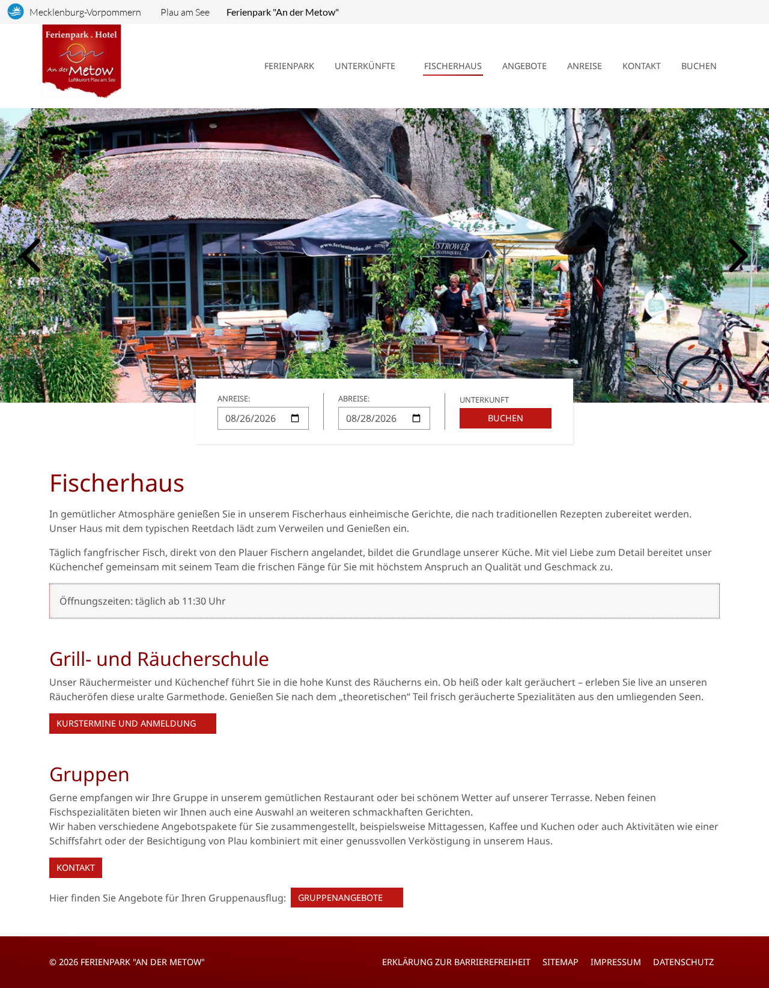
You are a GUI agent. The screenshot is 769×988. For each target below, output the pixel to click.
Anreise (584, 66)
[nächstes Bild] (738, 255)
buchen (505, 418)
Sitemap (561, 962)
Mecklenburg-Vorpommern (85, 12)
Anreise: (233, 398)
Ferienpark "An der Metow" (282, 11)
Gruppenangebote (340, 897)
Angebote (524, 66)
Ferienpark (289, 66)
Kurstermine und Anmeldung (126, 723)
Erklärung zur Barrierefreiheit (456, 962)
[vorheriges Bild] (31, 255)
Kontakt (641, 66)
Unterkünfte (365, 66)
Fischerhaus (453, 66)
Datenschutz (683, 962)
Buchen (699, 66)
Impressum (616, 962)
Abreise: (353, 398)
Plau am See (185, 12)
